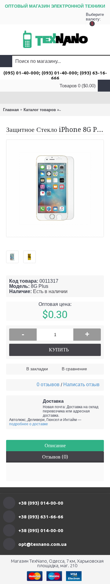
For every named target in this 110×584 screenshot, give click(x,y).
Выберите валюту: (92, 18)
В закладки (37, 368)
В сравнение (74, 368)
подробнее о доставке (28, 424)
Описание (55, 445)
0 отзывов (48, 384)
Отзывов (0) (55, 457)
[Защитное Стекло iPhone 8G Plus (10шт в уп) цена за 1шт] (14, 254)
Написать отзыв (81, 384)
